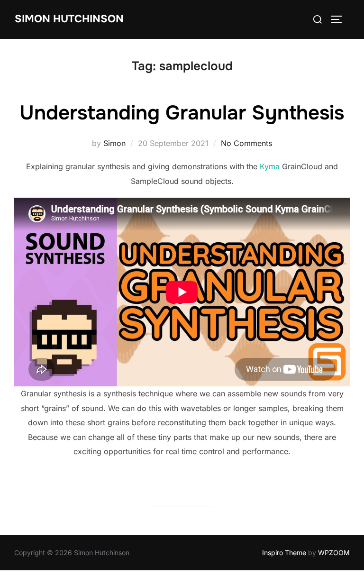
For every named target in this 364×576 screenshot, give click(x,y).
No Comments (246, 143)
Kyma (270, 166)
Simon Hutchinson (69, 19)
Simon (114, 143)
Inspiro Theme (284, 553)
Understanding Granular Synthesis (181, 113)
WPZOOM (334, 553)
